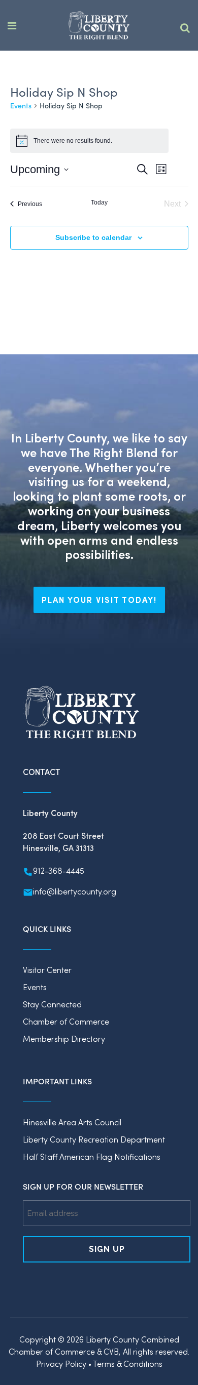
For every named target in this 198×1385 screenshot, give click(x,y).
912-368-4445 (58, 870)
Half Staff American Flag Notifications (91, 1156)
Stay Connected (52, 1004)
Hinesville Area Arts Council (72, 1122)
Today (99, 202)
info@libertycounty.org (74, 891)
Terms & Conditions (127, 1363)
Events (20, 105)
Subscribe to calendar (93, 237)
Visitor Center (47, 969)
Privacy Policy (61, 1363)
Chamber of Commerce (66, 1021)
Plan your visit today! (99, 599)
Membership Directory (64, 1038)
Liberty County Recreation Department (94, 1139)
